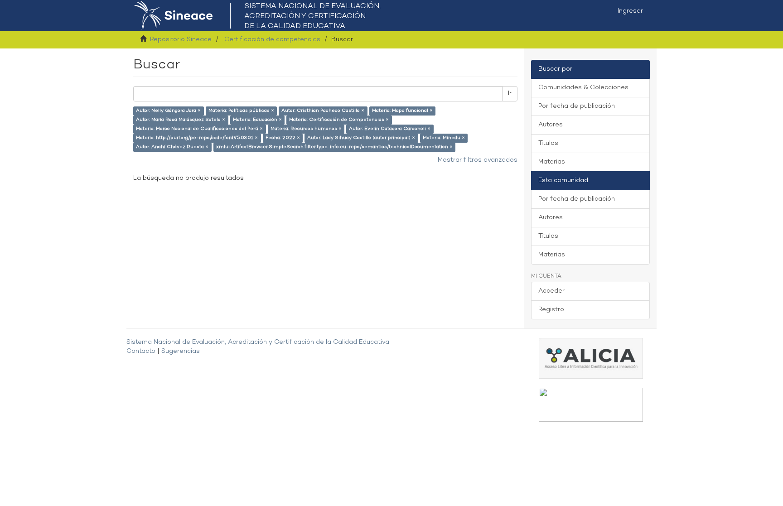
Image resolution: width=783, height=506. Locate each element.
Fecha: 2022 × (283, 138)
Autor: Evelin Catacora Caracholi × (389, 128)
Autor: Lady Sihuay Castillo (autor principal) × (361, 138)
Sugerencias (180, 351)
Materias (551, 162)
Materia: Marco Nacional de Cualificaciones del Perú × (199, 128)
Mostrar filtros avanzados (477, 160)
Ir (510, 93)
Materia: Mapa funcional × (402, 110)
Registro (551, 309)
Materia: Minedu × (444, 138)
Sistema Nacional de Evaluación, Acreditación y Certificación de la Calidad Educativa (257, 342)
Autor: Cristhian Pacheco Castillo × (322, 110)
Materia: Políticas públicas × (241, 110)
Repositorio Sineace (181, 39)
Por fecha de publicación (576, 106)
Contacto (140, 351)
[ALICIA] (591, 358)
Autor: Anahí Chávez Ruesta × (172, 147)
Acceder (551, 291)
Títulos (548, 143)
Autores (550, 124)
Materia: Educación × (257, 119)
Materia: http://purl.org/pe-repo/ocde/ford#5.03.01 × (197, 138)
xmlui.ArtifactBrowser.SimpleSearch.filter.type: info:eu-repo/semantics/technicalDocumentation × (334, 147)
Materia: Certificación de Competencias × (339, 119)
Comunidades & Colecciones (583, 87)
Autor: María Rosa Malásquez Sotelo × (180, 119)
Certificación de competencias (272, 39)
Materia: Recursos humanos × (306, 128)
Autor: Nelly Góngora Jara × (168, 110)
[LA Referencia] (591, 404)
